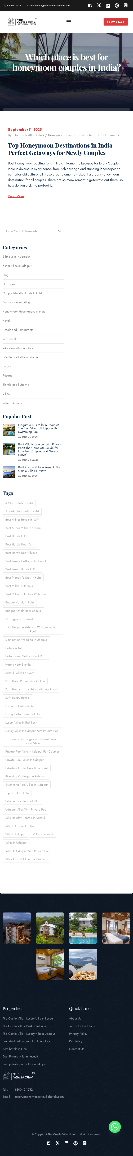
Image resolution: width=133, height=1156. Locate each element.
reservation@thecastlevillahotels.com (39, 1097)
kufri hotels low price (42, 689)
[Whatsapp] (115, 1127)
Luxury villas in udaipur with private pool (32, 731)
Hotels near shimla (18, 664)
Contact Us (76, 1049)
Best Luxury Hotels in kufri (22, 569)
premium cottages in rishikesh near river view (33, 741)
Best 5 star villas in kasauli (23, 528)
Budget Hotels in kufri (19, 602)
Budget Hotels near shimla (23, 611)
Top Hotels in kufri (17, 793)
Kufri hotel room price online (25, 681)
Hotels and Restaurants (18, 330)
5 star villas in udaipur (17, 266)
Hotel (6, 321)
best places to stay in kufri (23, 577)
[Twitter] (99, 5)
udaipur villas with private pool (26, 809)
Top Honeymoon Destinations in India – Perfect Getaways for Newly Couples (62, 149)
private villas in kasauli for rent (26, 768)
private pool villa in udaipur (21, 357)
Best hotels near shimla (21, 553)
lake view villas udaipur (18, 348)
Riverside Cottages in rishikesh (25, 776)
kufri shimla (10, 339)
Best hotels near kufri (19, 544)
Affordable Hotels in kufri (22, 511)
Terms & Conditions (82, 1026)
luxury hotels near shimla (22, 714)
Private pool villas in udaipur (24, 760)
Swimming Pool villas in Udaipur (26, 785)
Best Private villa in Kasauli (20, 1056)
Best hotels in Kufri (15, 1049)
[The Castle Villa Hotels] (22, 21)
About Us (75, 1018)
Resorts (7, 375)
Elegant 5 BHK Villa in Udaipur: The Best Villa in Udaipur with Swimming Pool (38, 428)
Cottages (9, 284)
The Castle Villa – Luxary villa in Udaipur (29, 1034)
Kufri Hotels (12, 689)
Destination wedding (16, 302)
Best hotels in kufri (17, 536)
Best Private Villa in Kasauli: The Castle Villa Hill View (39, 469)
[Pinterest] (116, 5)
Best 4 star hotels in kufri (22, 519)
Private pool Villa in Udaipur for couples (32, 751)
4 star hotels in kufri (19, 503)
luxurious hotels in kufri (20, 706)
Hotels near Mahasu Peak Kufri (25, 656)
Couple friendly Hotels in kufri (22, 293)
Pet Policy (75, 1041)
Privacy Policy (78, 1034)
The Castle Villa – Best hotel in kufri (26, 1026)
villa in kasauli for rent (20, 826)
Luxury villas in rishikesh (21, 722)
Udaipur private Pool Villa (22, 801)
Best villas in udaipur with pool (26, 594)
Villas (6, 394)
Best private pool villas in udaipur (25, 1064)
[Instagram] (125, 5)
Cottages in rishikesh (19, 619)
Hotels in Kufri (14, 648)
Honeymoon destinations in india (72, 135)
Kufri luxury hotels (17, 698)
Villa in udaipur (15, 834)
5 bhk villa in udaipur (16, 256)
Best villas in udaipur (19, 586)
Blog (5, 275)
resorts (7, 366)
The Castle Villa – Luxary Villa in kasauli (28, 1018)
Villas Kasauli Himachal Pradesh (26, 859)
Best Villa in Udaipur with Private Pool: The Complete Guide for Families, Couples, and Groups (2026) (39, 449)
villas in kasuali (12, 403)
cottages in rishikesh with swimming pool (32, 629)
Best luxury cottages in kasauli (26, 561)
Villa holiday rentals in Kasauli (25, 818)
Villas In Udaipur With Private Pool (27, 851)
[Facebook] (90, 5)
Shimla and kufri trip (16, 385)
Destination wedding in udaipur (26, 640)
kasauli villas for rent (19, 673)
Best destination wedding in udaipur (26, 1041)
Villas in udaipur (16, 843)
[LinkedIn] (108, 5)
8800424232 (115, 21)
